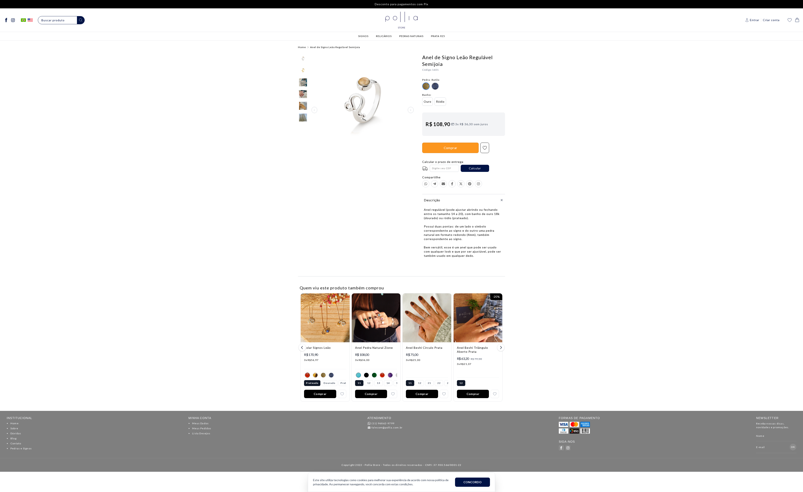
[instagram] (13, 20)
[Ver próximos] (500, 347)
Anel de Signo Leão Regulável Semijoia (335, 47)
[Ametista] (390, 375)
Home (302, 47)
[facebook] (6, 20)
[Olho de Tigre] (315, 375)
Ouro (427, 101)
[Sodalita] (331, 375)
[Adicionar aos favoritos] (342, 394)
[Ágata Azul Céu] (358, 375)
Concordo (472, 482)
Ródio (440, 101)
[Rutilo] (323, 375)
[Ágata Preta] (366, 375)
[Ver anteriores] (303, 347)
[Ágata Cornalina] (307, 375)
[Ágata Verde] (374, 375)
